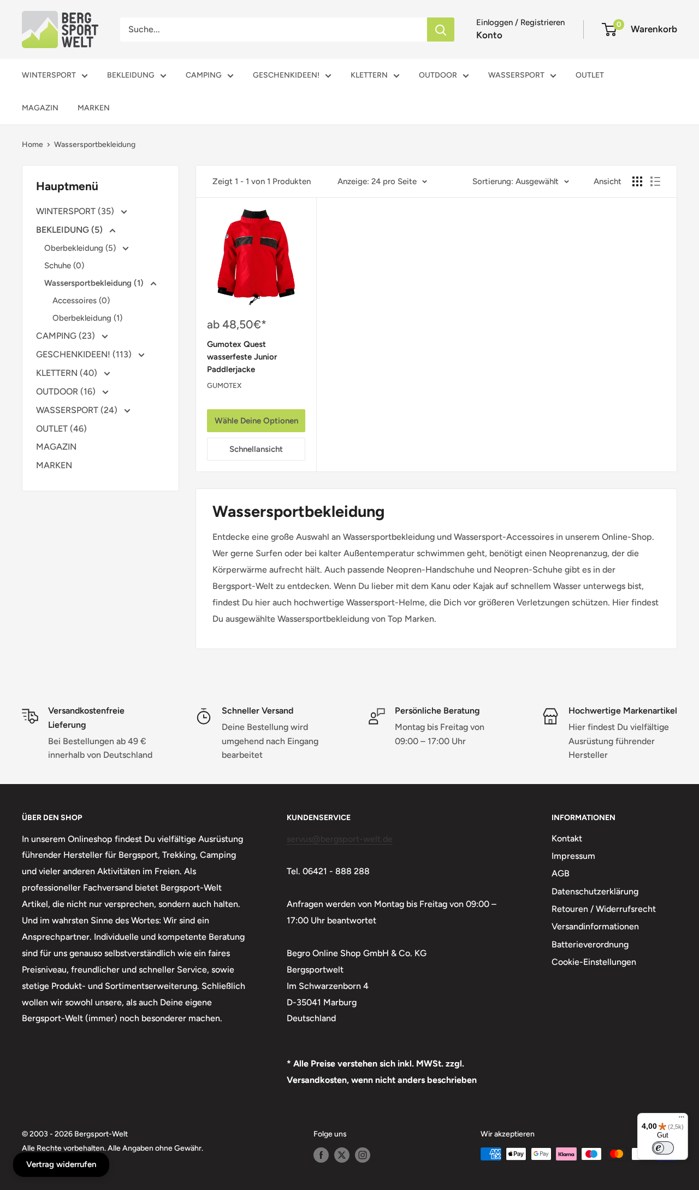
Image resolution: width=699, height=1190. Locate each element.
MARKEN (94, 108)
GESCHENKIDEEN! (286, 75)
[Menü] (681, 1119)
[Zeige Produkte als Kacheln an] (637, 181)
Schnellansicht (256, 449)
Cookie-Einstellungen (594, 962)
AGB (561, 873)
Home (32, 144)
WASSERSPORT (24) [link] (78, 410)
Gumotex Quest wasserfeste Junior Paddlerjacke (242, 357)
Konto (489, 35)
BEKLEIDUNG (131, 75)
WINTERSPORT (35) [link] (76, 211)
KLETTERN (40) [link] (67, 373)
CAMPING (204, 75)
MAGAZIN (40, 108)
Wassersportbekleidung (94, 144)
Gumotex (224, 385)
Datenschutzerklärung (595, 891)
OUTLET (590, 75)
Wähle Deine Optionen (256, 421)
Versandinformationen (595, 926)
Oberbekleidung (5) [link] (81, 248)
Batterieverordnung (590, 944)
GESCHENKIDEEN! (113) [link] (85, 354)
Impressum (573, 856)
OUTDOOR (438, 75)
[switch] (663, 1147)
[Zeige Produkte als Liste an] (655, 181)
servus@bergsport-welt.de (340, 839)
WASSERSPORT (516, 75)
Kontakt (567, 838)
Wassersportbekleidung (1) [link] (95, 283)
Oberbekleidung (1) (87, 318)
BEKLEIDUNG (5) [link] (70, 230)
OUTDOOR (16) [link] (67, 391)
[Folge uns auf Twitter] (342, 1155)
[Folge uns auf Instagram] (362, 1155)
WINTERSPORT (49, 75)
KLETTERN (369, 75)
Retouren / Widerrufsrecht (604, 909)
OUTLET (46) (61, 428)
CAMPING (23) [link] (66, 336)
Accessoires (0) (81, 300)
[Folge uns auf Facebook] (321, 1155)
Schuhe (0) (64, 265)
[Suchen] (440, 29)
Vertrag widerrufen (61, 1164)
